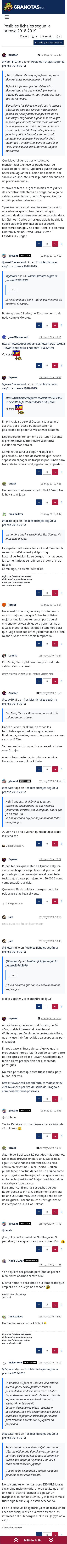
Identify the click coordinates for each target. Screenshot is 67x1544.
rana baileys (16, 514)
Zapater (13, 54)
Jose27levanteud (18, 337)
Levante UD (10, 36)
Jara (11, 917)
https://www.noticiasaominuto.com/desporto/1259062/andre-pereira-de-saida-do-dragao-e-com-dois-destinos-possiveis (33, 1087)
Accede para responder (48, 42)
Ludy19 (13, 655)
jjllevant (13, 255)
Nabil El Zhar (16, 1260)
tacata (12, 483)
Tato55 (12, 604)
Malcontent (15, 1362)
